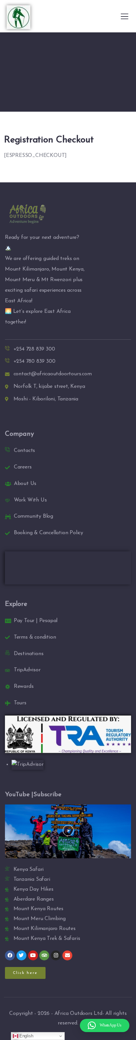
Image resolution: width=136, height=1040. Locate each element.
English (25, 1035)
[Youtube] (33, 955)
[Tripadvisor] (44, 955)
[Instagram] (56, 955)
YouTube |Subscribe (33, 795)
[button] (68, 831)
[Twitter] (21, 955)
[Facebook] (10, 955)
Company (19, 434)
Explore (16, 604)
